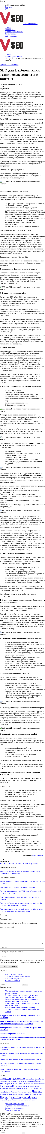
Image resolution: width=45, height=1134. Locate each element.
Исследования (18, 1086)
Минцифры (4, 1088)
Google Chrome (4, 1081)
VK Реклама (21, 1083)
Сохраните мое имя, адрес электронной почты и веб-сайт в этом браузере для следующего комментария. (22, 961)
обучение (32, 1100)
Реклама (14, 1092)
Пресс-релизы (21, 1088)
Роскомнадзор (22, 1092)
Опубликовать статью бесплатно (17, 976)
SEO (6, 9)
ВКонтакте (41, 1083)
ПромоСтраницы (34, 1088)
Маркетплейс (35, 1086)
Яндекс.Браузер (12, 1094)
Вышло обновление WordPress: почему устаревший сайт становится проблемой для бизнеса (22, 1010)
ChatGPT (2, 1078)
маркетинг (24, 1100)
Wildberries (30, 1084)
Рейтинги (7, 1092)
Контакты (8, 7)
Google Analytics (39, 1078)
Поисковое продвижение (14, 979)
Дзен (2, 1086)
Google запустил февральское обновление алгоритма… (21, 1059)
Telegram (7, 1084)
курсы (18, 1100)
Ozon (33, 1081)
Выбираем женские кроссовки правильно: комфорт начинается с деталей (21, 1000)
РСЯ (42, 1088)
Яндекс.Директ (8, 1097)
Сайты (29, 1092)
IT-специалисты (13, 1081)
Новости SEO (10, 30)
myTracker (28, 1081)
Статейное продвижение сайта (12, 1034)
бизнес (14, 1100)
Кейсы (28, 1086)
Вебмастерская (10, 34)
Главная (8, 28)
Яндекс (37, 1091)
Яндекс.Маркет (27, 1097)
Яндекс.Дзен (37, 1094)
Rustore (38, 1081)
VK (12, 1083)
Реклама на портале (12, 981)
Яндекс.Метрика (5, 1100)
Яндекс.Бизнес (4, 1094)
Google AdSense (30, 1078)
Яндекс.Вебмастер (25, 1094)
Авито (36, 1084)
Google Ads (20, 1078)
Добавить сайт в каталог (14, 974)
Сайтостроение (11, 36)
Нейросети (12, 1088)
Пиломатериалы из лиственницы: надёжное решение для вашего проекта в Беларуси (22, 996)
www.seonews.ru (38, 855)
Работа (2, 1092)
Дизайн (8, 1086)
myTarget (21, 1081)
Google (10, 1078)
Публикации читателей (14, 32)
